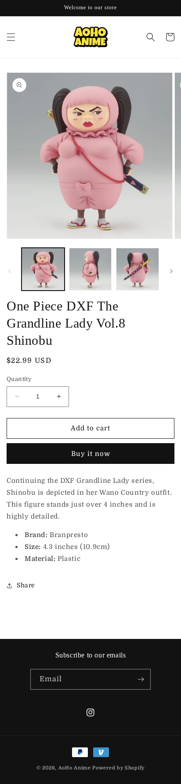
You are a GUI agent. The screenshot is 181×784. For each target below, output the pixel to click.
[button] (11, 37)
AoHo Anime (74, 768)
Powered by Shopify (118, 768)
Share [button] (26, 585)
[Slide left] (9, 271)
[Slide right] (171, 271)
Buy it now (90, 454)
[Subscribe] (140, 679)
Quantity (19, 379)
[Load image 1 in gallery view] (43, 269)
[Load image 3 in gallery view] (137, 269)
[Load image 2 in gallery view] (90, 269)
